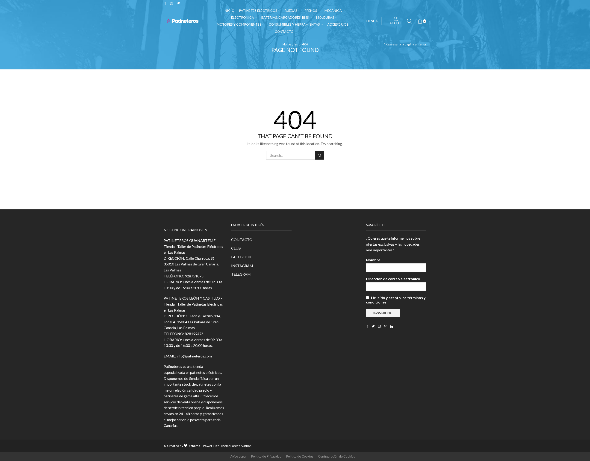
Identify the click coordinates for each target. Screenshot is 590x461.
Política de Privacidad (266, 456)
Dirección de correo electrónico (393, 279)
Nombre (373, 260)
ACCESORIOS (337, 24)
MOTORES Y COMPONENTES (239, 24)
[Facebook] (165, 3)
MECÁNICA (333, 10)
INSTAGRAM (242, 265)
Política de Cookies (299, 456)
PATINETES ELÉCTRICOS (258, 10)
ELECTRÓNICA (242, 17)
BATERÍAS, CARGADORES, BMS (285, 17)
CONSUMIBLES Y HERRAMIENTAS (294, 24)
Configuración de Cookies (336, 456)
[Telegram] (178, 3)
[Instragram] (171, 3)
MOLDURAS (325, 17)
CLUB (236, 248)
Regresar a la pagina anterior (406, 44)
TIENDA (372, 21)
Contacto (284, 31)
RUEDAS (291, 10)
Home (287, 44)
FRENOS (311, 10)
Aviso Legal (238, 456)
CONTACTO (241, 239)
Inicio (229, 10)
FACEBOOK (241, 257)
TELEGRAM (241, 274)
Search (319, 155)
